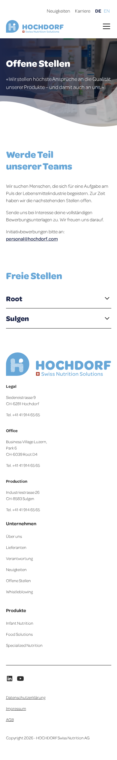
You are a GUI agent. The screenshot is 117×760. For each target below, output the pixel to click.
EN (107, 11)
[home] (35, 26)
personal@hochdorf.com (32, 239)
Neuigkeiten (58, 11)
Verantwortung (19, 558)
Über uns (14, 536)
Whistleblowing (19, 591)
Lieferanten (16, 547)
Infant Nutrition (19, 623)
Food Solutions (19, 634)
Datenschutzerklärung (25, 697)
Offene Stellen (18, 580)
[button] (105, 26)
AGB (10, 719)
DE (98, 11)
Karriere (82, 11)
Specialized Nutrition (24, 645)
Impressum (16, 708)
